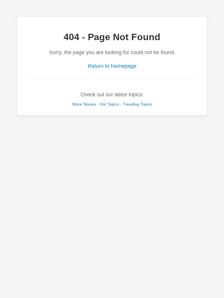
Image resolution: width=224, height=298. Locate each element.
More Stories (84, 104)
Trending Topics (137, 104)
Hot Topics (109, 104)
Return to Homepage (112, 66)
